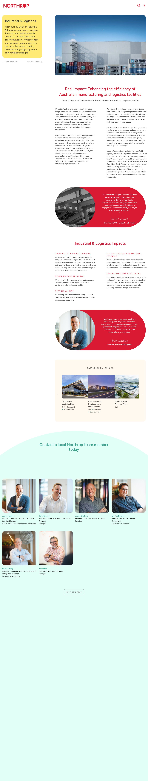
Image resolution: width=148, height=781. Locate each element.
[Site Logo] (16, 6)
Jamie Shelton (81, 516)
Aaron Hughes (8, 516)
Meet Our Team (74, 592)
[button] (58, 394)
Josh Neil (43, 568)
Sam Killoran (44, 516)
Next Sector (33, 62)
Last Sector (11, 62)
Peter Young (7, 568)
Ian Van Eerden (118, 516)
